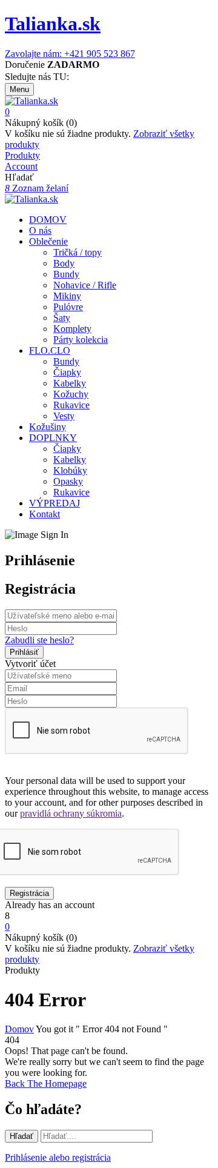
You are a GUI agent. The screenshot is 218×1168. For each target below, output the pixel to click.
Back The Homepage (46, 1083)
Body (63, 263)
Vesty (63, 416)
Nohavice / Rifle (84, 285)
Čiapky (67, 372)
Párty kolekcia (80, 339)
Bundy (66, 274)
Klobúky (70, 470)
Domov (19, 1029)
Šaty (61, 318)
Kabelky (69, 383)
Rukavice (71, 405)
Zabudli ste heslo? (39, 640)
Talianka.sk (53, 24)
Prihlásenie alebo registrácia (58, 1157)
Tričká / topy (77, 252)
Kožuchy (70, 394)
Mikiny (67, 296)
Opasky (68, 481)
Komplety (72, 329)
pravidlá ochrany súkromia (71, 813)
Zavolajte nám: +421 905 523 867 (70, 53)
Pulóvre (68, 307)
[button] (109, 112)
